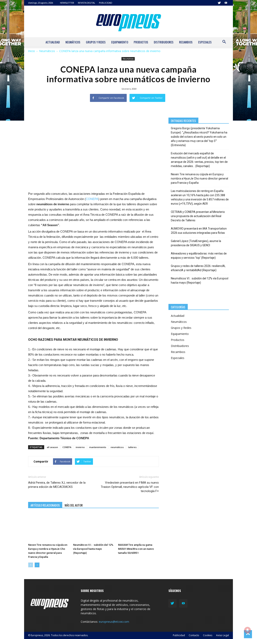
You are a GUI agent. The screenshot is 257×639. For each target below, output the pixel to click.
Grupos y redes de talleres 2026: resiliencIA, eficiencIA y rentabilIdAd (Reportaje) (198, 268)
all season (52, 447)
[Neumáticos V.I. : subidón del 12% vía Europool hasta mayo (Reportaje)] (93, 528)
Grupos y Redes (96, 42)
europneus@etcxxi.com (114, 622)
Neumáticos (72, 42)
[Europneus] (128, 21)
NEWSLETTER (67, 2)
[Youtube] (226, 3)
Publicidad (179, 635)
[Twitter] (219, 3)
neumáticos (117, 447)
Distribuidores (163, 42)
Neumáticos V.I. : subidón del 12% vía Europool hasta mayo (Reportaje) (93, 548)
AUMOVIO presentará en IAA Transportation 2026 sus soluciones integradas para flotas (199, 230)
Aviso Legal (222, 635)
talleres (132, 447)
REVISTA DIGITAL (86, 2)
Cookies (207, 635)
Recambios (186, 42)
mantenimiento (97, 447)
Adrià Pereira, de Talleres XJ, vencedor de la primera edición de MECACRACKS (57, 485)
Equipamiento (119, 42)
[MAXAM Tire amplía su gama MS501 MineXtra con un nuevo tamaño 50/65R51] (138, 528)
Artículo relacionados (45, 505)
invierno (80, 447)
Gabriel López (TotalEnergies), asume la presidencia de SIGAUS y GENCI (196, 243)
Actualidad (53, 42)
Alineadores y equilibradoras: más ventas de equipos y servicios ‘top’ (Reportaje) (199, 255)
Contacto (194, 635)
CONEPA (92, 199)
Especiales (205, 42)
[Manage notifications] (247, 630)
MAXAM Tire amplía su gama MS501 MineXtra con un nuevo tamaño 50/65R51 (136, 548)
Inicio (31, 51)
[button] (224, 42)
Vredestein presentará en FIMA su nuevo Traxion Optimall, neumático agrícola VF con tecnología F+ (130, 487)
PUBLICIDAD (105, 2)
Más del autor (74, 505)
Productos (141, 42)
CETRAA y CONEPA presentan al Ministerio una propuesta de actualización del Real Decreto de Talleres (198, 216)
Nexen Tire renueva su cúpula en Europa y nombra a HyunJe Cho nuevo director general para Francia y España (199, 178)
